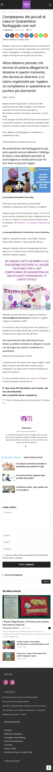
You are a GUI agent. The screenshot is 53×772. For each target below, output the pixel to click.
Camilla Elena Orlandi (10, 628)
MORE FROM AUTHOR (33, 457)
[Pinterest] (26, 35)
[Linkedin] (22, 35)
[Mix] (36, 35)
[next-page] (7, 498)
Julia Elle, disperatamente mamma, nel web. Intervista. (24, 706)
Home (4, 12)
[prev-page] (4, 498)
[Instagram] (12, 682)
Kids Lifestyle (13, 12)
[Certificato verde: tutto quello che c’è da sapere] (8, 489)
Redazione (9, 30)
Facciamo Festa (25, 12)
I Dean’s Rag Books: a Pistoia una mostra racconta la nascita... (25, 623)
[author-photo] (26, 424)
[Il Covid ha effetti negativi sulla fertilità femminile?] (8, 477)
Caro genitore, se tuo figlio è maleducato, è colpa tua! (23, 710)
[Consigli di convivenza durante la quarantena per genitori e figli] (8, 466)
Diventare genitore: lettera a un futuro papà (19, 697)
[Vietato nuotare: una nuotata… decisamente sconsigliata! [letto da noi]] (8, 644)
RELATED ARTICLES (12, 457)
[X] (12, 35)
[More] (46, 35)
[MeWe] (31, 35)
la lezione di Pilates (37, 378)
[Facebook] (7, 35)
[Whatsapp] (41, 35)
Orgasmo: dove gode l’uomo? (14, 714)
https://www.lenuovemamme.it (26, 431)
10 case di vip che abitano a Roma (15, 701)
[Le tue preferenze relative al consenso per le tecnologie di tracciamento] (48, 767)
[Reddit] (17, 35)
